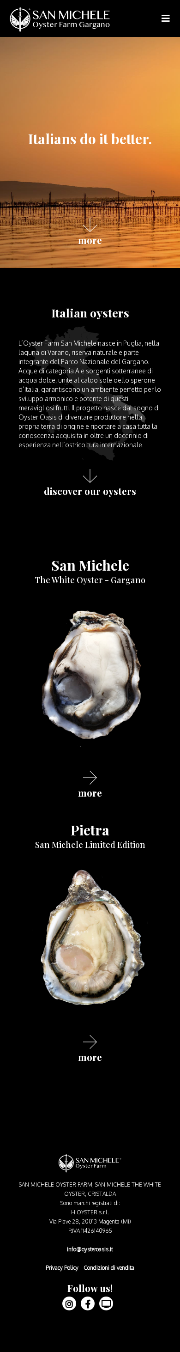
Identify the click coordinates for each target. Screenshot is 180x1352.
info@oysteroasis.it (90, 1249)
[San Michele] (90, 679)
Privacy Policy (62, 1267)
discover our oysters (90, 490)
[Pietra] (90, 944)
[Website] (106, 1303)
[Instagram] (69, 1303)
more (90, 239)
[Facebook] (88, 1303)
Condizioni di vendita (109, 1267)
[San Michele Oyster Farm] (59, 19)
